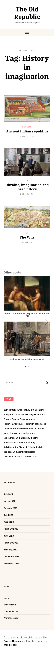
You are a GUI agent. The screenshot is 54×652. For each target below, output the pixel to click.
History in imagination (35, 424)
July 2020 (8, 515)
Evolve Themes (12, 641)
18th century (37, 409)
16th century (10, 409)
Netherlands (29, 433)
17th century (23, 409)
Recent (27, 127)
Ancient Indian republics (27, 131)
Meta (6, 433)
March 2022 (9, 501)
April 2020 (9, 522)
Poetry (34, 438)
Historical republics (13, 424)
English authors (37, 414)
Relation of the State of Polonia (19, 447)
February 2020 (11, 529)
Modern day (16, 433)
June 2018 (9, 535)
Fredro (15, 419)
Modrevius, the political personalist (27, 359)
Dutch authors (21, 414)
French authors (27, 419)
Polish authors (11, 442)
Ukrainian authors (13, 456)
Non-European (11, 438)
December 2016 (11, 556)
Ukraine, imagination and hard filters (27, 187)
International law (19, 428)
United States (30, 456)
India (6, 428)
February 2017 (11, 542)
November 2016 (11, 563)
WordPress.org (11, 618)
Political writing (27, 442)
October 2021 (10, 508)
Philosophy (24, 438)
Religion (40, 447)
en (27, 180)
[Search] (47, 382)
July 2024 (8, 494)
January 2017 (10, 549)
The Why (27, 237)
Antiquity (8, 414)
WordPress (10, 644)
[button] (47, 322)
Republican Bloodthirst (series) (19, 452)
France (7, 419)
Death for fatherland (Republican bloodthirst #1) (27, 314)
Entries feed (10, 604)
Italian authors (36, 428)
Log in (6, 598)
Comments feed (11, 611)
